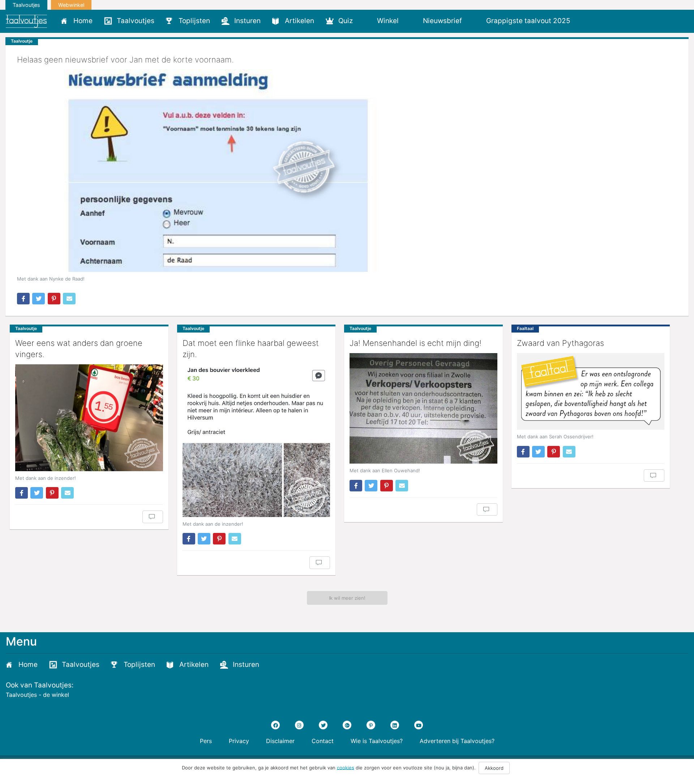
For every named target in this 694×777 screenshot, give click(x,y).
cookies (345, 767)
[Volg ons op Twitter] (323, 725)
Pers (206, 741)
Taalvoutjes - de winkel (37, 694)
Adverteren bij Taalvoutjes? (457, 741)
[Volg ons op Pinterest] (371, 725)
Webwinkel (71, 5)
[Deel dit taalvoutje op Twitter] (38, 298)
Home (83, 21)
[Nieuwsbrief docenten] (588, 20)
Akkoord (494, 768)
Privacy (239, 741)
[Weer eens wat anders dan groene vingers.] (89, 417)
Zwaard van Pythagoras (560, 343)
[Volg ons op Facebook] (275, 725)
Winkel (388, 21)
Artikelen (299, 21)
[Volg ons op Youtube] (418, 725)
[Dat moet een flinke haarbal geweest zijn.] (256, 440)
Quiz (345, 21)
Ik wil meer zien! (347, 598)
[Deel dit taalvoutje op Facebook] (23, 298)
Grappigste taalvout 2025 (528, 21)
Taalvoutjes (26, 5)
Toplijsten (194, 21)
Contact (323, 741)
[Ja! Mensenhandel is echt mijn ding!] (423, 408)
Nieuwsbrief (442, 21)
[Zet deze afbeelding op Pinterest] (54, 298)
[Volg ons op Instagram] (299, 725)
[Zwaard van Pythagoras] (591, 391)
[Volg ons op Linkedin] (394, 725)
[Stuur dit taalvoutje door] (69, 298)
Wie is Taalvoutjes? (377, 741)
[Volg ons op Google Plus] (347, 725)
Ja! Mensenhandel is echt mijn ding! (415, 343)
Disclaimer (280, 741)
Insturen (247, 21)
